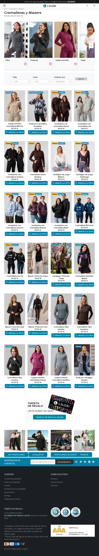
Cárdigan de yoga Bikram (61, 175)
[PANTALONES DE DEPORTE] (61, 440)
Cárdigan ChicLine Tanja (61, 277)
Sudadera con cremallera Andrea (14, 175)
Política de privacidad (12, 482)
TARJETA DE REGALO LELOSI (49, 417)
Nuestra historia (57, 482)
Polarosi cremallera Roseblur (38, 125)
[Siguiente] (94, 1)
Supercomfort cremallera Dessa (38, 378)
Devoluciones (9, 492)
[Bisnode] (73, 530)
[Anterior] (4, 1)
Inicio (6, 9)
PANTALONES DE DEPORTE (66, 455)
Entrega (7, 495)
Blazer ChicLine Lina (37, 327)
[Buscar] (87, 5)
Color (35, 77)
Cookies (7, 485)
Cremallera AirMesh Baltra (84, 277)
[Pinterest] (80, 461)
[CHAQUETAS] (38, 440)
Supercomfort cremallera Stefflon (61, 378)
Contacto (54, 485)
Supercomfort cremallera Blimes (14, 124)
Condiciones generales (12, 479)
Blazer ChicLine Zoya (38, 276)
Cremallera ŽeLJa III (84, 225)
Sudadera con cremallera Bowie (38, 226)
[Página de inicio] (49, 5)
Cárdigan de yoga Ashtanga (84, 175)
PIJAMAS (84, 455)
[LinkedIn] (89, 462)
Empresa (54, 479)
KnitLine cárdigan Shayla (84, 378)
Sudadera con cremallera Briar (61, 226)
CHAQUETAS (38, 455)
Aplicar (81, 79)
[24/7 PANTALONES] (14, 440)
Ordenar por (60, 81)
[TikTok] (93, 462)
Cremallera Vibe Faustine (84, 328)
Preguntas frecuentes (12, 499)
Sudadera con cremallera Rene (61, 125)
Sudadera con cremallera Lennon (14, 226)
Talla (14, 77)
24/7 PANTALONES (16, 455)
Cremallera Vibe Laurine (14, 378)
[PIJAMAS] (84, 440)
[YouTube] (85, 461)
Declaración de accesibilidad (14, 489)
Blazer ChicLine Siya (14, 327)
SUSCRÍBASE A (64, 462)
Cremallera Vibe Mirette (61, 328)
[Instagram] (76, 461)
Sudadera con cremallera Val (84, 125)
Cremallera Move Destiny (38, 175)
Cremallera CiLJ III (15, 276)
